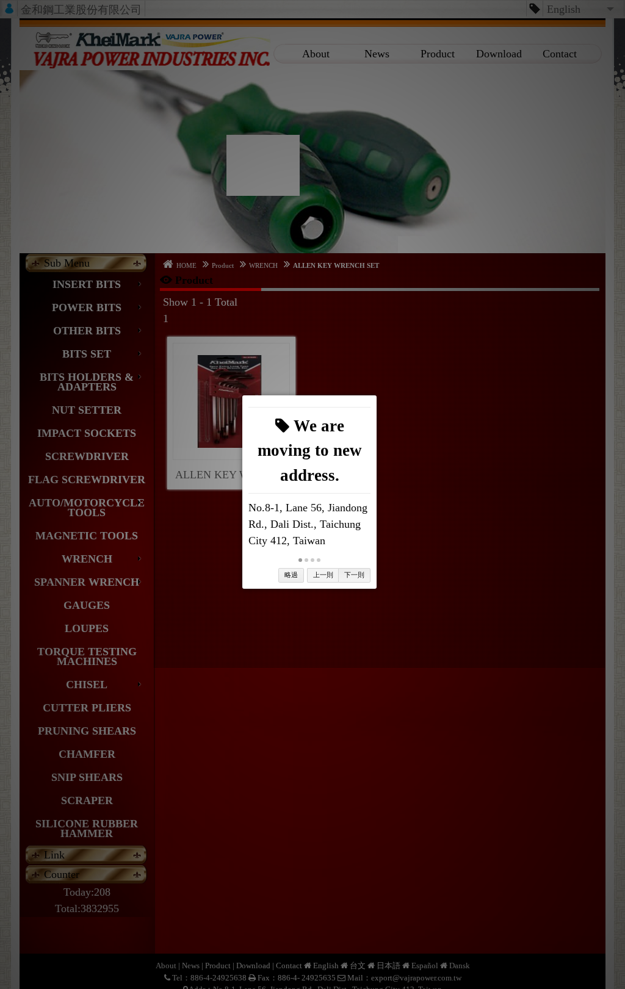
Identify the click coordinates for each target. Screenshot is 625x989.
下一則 (354, 574)
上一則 (323, 574)
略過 (291, 574)
